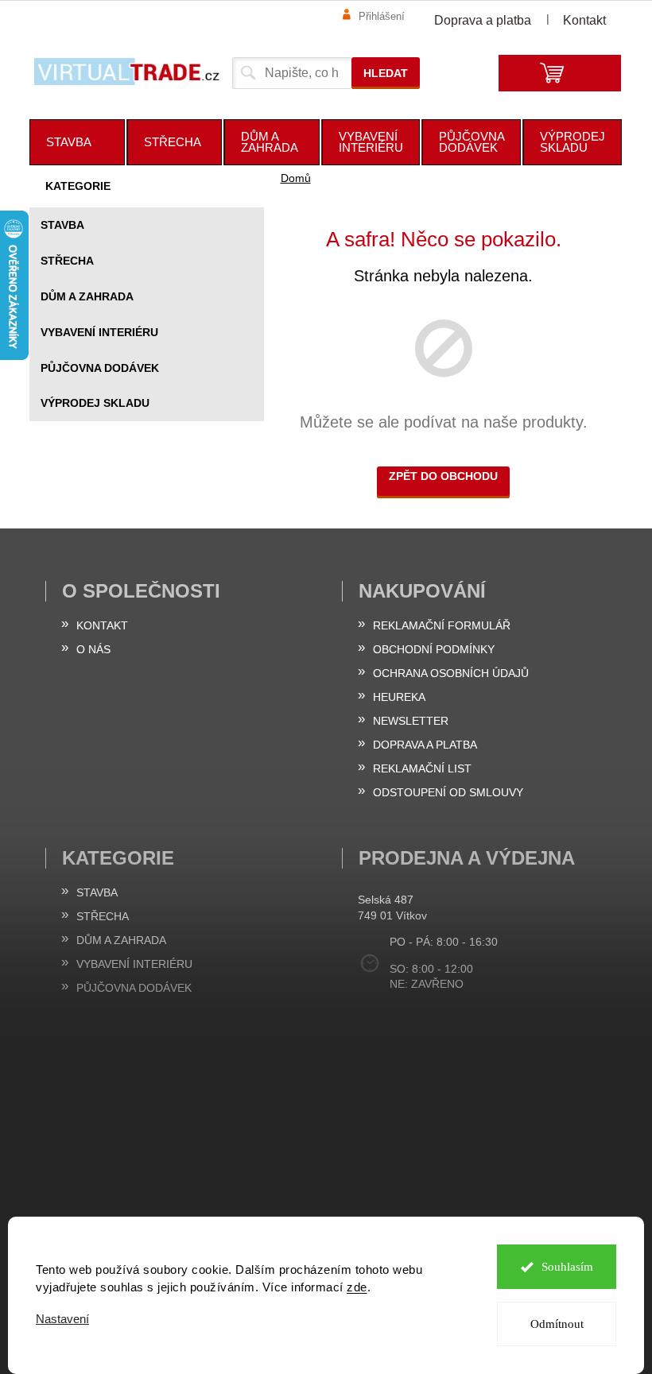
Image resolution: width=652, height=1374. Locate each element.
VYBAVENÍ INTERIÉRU (99, 332)
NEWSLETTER (410, 720)
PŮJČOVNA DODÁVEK (100, 368)
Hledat (385, 73)
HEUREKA (399, 697)
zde (357, 1287)
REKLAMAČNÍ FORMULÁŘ (441, 625)
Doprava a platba (482, 20)
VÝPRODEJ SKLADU (95, 403)
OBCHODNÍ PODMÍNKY (434, 649)
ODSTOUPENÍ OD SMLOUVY (448, 792)
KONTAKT (102, 625)
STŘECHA (67, 260)
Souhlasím (567, 1266)
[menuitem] (77, 142)
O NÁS (93, 649)
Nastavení (62, 1319)
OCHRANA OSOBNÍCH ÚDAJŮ (451, 673)
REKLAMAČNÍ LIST (422, 768)
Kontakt (584, 20)
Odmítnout (557, 1324)
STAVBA (62, 225)
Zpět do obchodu (443, 476)
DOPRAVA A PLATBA (425, 744)
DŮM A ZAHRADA (87, 296)
